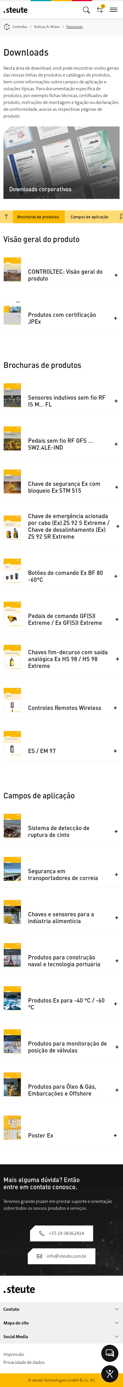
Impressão (13, 1354)
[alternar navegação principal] (86, 9)
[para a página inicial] (15, 10)
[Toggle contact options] (109, 1353)
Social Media (15, 1337)
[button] (74, 275)
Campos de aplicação (89, 217)
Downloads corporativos (40, 189)
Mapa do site (16, 1323)
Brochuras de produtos (38, 217)
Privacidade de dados (24, 1362)
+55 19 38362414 (66, 1233)
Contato (11, 1309)
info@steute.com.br (66, 1256)
